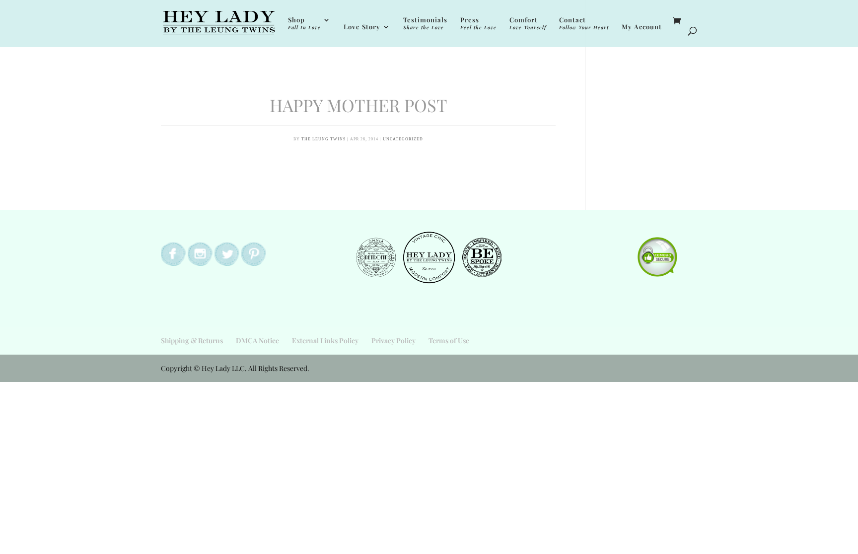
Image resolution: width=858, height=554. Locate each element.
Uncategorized (403, 139)
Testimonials (425, 23)
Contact (584, 23)
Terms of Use (449, 340)
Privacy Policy (393, 340)
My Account (642, 27)
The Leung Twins (323, 139)
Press (478, 23)
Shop (304, 23)
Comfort (527, 23)
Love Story (362, 27)
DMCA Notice (257, 340)
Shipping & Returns (192, 340)
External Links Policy (325, 340)
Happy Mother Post (358, 105)
